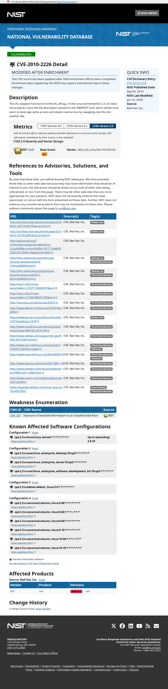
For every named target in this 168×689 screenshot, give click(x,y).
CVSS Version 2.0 (103, 126)
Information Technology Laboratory (32, 29)
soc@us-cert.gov (151, 647)
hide (35, 432)
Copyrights (69, 666)
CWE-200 (15, 415)
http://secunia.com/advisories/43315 (32, 302)
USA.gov (134, 669)
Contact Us (29, 653)
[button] (147, 13)
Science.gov (120, 669)
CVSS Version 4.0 (51, 126)
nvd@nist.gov (67, 208)
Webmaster (13, 653)
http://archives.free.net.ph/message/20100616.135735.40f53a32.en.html (36, 233)
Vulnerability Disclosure (91, 666)
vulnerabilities (21, 54)
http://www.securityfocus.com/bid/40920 (35, 354)
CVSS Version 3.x (77, 126)
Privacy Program (51, 666)
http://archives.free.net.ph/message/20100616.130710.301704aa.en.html (36, 224)
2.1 (44, 154)
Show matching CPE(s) (22, 441)
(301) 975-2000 (16, 647)
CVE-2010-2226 (137, 83)
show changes (43, 608)
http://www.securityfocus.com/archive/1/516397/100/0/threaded (35, 347)
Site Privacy (16, 666)
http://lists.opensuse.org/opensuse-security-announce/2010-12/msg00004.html (32, 261)
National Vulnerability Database (50, 37)
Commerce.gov (102, 669)
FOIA (132, 666)
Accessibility (32, 666)
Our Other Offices (48, 653)
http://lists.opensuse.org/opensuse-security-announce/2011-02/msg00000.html (32, 275)
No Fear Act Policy (117, 666)
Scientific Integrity (45, 669)
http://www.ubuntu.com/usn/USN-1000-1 (35, 363)
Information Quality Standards (75, 669)
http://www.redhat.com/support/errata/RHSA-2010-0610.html (35, 337)
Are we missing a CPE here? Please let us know (34, 563)
